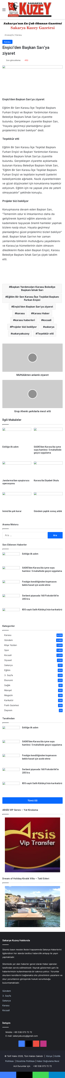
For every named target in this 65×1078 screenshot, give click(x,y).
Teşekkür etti (45, 333)
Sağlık (7, 685)
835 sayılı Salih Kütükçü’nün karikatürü (42, 609)
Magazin (8, 695)
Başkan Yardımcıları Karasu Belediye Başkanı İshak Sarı (33, 288)
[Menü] (4, 10)
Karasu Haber (41, 313)
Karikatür (8, 700)
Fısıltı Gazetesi (11, 705)
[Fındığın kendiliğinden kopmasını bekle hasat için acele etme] (11, 586)
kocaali (47, 320)
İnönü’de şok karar (12, 511)
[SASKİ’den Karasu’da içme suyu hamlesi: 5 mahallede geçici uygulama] (48, 436)
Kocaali (8, 655)
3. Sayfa (8, 675)
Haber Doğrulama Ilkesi (48, 1061)
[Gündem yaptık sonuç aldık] (48, 500)
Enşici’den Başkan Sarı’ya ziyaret (33, 306)
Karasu (18, 35)
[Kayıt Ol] (55, 10)
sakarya (49, 326)
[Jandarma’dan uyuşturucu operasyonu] (16, 469)
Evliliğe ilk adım (10, 447)
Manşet (8, 690)
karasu (20, 313)
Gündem (8, 640)
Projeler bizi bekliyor (24, 326)
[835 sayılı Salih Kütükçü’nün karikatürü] (11, 614)
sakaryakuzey (20, 333)
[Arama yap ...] (61, 10)
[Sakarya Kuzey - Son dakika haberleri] (30, 9)
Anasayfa (9, 35)
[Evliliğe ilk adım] (16, 436)
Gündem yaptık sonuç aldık (48, 511)
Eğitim (7, 670)
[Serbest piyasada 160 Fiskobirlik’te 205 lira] (11, 600)
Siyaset (8, 660)
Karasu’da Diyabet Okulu (46, 480)
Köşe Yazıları (10, 645)
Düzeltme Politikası (25, 1061)
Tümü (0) (33, 800)
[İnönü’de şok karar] (16, 500)
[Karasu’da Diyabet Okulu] (48, 469)
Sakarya (8, 665)
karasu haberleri (25, 320)
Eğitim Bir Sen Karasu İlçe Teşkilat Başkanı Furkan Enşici (33, 298)
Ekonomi (8, 680)
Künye (49, 1056)
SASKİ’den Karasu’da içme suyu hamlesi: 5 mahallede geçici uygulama (47, 450)
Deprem (8, 710)
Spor (6, 650)
